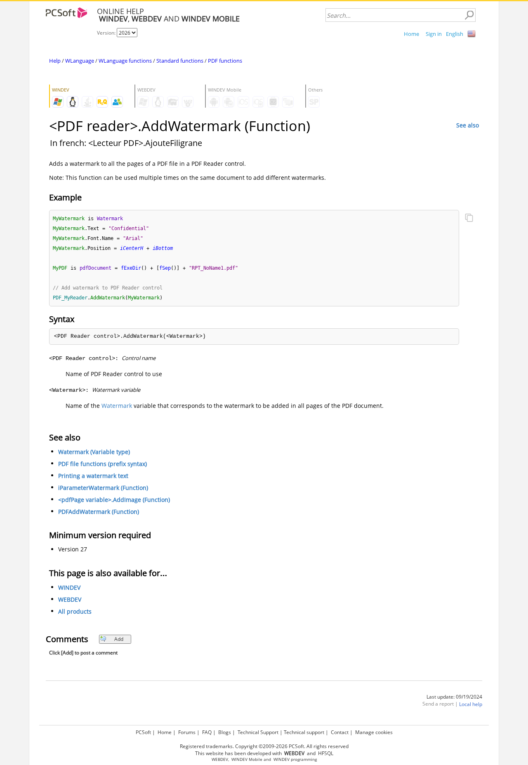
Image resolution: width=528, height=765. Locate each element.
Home (411, 34)
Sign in (434, 34)
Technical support (304, 732)
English (454, 34)
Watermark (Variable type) (94, 452)
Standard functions (179, 60)
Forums (187, 732)
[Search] (469, 15)
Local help (470, 704)
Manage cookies (374, 732)
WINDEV (69, 587)
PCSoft (143, 732)
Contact (340, 732)
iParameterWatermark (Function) (103, 488)
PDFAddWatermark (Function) (98, 511)
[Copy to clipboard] (469, 218)
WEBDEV (69, 599)
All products (75, 611)
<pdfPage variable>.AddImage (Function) (114, 500)
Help (55, 60)
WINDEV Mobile (246, 759)
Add (118, 639)
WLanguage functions (125, 60)
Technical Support (258, 732)
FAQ (207, 732)
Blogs (224, 732)
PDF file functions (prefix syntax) (102, 464)
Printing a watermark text (93, 476)
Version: (107, 32)
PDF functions (225, 60)
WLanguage (79, 60)
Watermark (116, 406)
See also (467, 125)
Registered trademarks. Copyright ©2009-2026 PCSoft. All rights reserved (264, 746)
